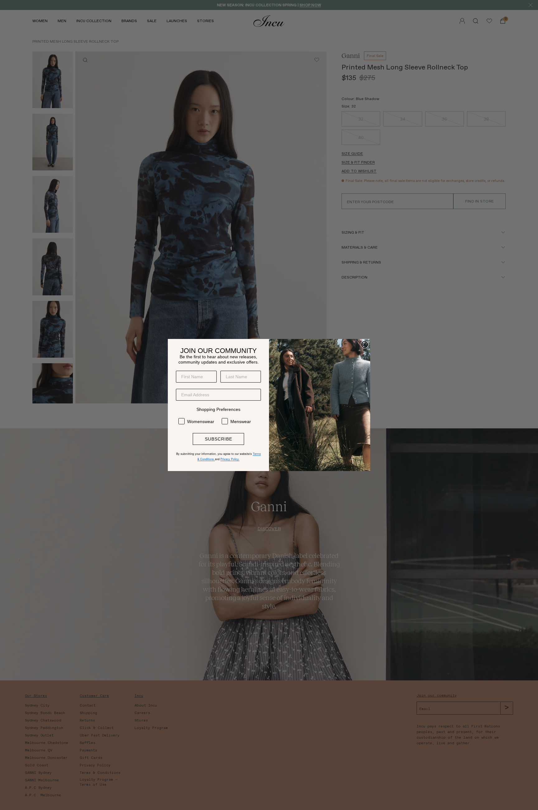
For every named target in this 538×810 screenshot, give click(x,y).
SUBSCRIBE (218, 438)
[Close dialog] (364, 344)
